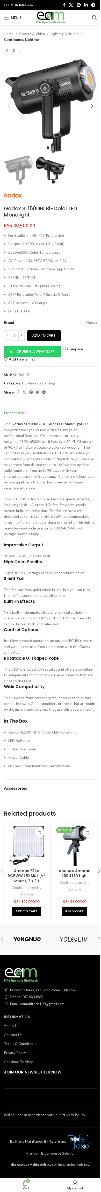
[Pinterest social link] (78, 5)
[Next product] (19, 51)
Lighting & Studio (64, 33)
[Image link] (21, 974)
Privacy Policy (15, 1052)
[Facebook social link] (64, 5)
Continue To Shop (18, 1061)
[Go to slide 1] (48, 147)
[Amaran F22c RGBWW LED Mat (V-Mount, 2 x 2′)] (26, 846)
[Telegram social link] (93, 5)
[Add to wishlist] (39, 832)
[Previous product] (7, 51)
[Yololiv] (74, 939)
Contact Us (13, 1034)
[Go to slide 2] (53, 147)
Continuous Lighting (21, 39)
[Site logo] (50, 17)
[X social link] (71, 5)
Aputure (26, 894)
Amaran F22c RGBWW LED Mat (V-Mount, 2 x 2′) (27, 875)
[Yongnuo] (27, 939)
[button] (9, 106)
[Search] (94, 17)
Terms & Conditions (20, 1043)
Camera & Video (32, 33)
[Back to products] (13, 51)
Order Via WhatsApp (35, 351)
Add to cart (44, 335)
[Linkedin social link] (85, 5)
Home (8, 33)
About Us (11, 1025)
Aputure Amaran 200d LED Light (74, 873)
